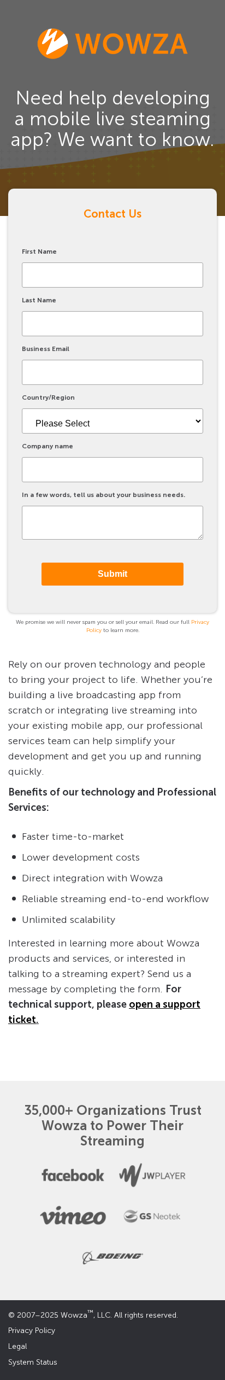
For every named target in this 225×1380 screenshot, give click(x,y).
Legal (18, 1346)
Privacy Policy (31, 1330)
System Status (32, 1362)
